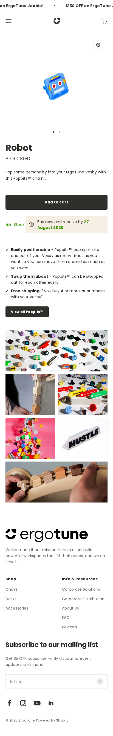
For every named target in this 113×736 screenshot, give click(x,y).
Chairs (11, 589)
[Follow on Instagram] (23, 703)
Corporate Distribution (83, 599)
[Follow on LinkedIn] (51, 703)
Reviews (69, 627)
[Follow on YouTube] (37, 703)
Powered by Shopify (52, 720)
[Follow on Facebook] (9, 703)
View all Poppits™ (27, 311)
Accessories (16, 608)
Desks (10, 599)
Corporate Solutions (81, 589)
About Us (70, 608)
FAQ (66, 617)
